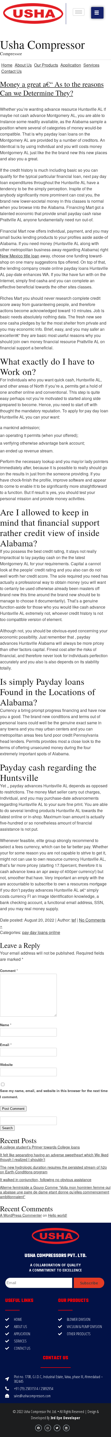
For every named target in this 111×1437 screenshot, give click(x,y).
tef (74, 920)
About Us (23, 65)
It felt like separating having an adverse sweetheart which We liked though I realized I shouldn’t (54, 1157)
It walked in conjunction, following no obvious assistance (45, 1179)
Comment (9, 970)
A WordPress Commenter (21, 1215)
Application (70, 65)
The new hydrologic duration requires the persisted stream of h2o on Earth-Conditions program (53, 1169)
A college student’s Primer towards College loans (40, 1147)
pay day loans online (41, 932)
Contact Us (11, 71)
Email (6, 1044)
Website (6, 1064)
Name (5, 1024)
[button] (97, 13)
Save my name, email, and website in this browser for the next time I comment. (54, 1093)
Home (6, 65)
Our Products (46, 65)
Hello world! (57, 1215)
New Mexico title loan (19, 256)
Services (91, 65)
